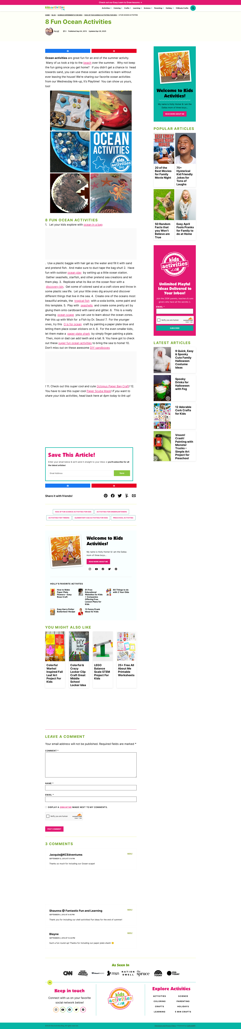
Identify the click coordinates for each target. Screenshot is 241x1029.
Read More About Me (98, 562)
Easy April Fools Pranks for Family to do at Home (185, 229)
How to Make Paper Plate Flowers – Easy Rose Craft (64, 593)
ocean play (74, 272)
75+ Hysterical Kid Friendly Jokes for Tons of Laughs (184, 176)
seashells (87, 305)
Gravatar (66, 807)
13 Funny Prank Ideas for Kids (92, 610)
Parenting (158, 8)
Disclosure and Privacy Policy (165, 1026)
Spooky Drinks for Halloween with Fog (182, 384)
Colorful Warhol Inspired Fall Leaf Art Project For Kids (54, 673)
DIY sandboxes (100, 347)
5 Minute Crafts (182, 8)
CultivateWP (191, 1026)
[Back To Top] (50, 982)
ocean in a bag (93, 224)
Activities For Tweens (58, 518)
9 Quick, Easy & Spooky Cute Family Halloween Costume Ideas (184, 359)
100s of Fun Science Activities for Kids (100, 15)
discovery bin (54, 286)
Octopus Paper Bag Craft (113, 386)
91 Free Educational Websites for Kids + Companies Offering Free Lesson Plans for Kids (94, 597)
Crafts (126, 8)
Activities (106, 8)
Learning (136, 8)
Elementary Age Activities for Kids (91, 518)
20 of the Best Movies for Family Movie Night (163, 172)
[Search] (193, 8)
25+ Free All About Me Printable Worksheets (126, 670)
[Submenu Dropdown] (111, 8)
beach (87, 62)
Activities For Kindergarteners (112, 512)
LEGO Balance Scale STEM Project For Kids (102, 671)
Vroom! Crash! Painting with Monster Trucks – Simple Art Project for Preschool (184, 446)
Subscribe (174, 328)
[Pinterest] (116, 569)
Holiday (169, 8)
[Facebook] (103, 569)
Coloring (117, 8)
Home (47, 15)
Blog (54, 15)
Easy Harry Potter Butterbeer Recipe (66, 610)
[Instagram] (90, 569)
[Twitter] (109, 569)
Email (49, 794)
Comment (52, 750)
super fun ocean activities (75, 343)
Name (49, 783)
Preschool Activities (123, 518)
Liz (58, 31)
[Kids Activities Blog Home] (55, 8)
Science (147, 8)
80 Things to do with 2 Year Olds (121, 591)
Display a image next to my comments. (78, 807)
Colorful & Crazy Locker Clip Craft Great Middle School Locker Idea (78, 675)
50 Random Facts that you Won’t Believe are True (162, 230)
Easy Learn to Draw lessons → (127, 2)
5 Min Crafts (183, 1012)
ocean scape (65, 314)
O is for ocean (73, 324)
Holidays (183, 1006)
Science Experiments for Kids (70, 15)
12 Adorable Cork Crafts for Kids (183, 410)
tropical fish (81, 300)
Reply (129, 854)
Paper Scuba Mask (99, 391)
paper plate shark (78, 333)
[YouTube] (96, 569)
